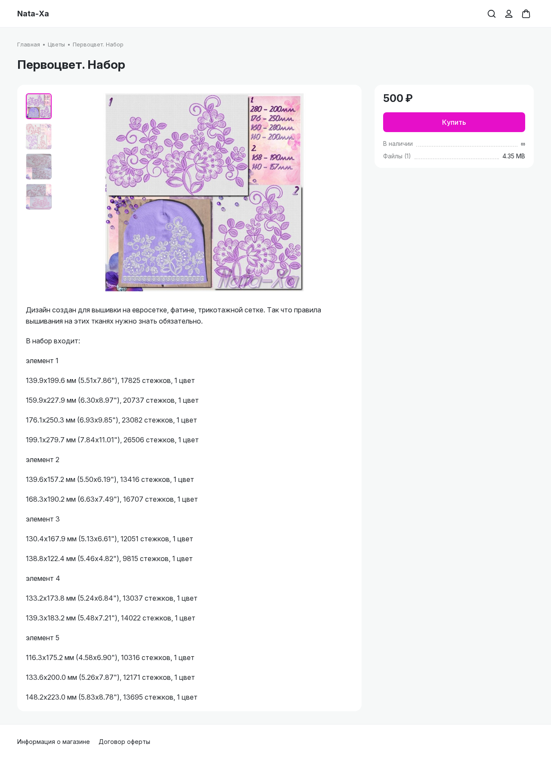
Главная (28, 44)
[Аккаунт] (509, 14)
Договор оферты (124, 741)
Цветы (56, 44)
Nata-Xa (33, 13)
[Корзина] (526, 14)
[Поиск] (491, 14)
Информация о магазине (53, 741)
